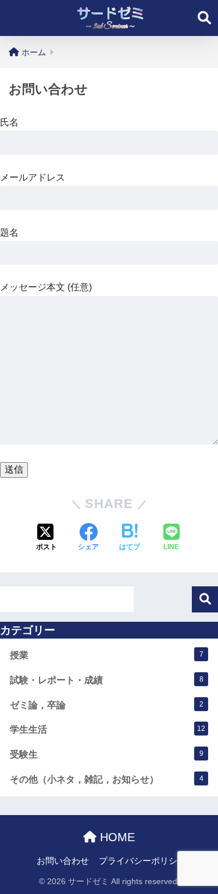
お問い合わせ (63, 861)
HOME (116, 837)
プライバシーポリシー (142, 861)
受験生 (106, 754)
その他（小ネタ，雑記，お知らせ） (106, 779)
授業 (106, 655)
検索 (205, 599)
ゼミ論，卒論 (106, 705)
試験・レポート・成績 (106, 680)
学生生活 (107, 729)
